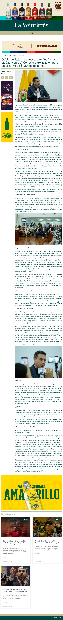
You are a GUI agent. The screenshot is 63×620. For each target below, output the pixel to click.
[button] (30, 33)
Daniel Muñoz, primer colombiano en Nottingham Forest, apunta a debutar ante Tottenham (15, 543)
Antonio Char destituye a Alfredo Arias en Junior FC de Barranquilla (47, 542)
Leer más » (5, 557)
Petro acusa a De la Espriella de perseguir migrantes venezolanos (15, 590)
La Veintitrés (31, 26)
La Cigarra (23, 55)
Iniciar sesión (57, 618)
